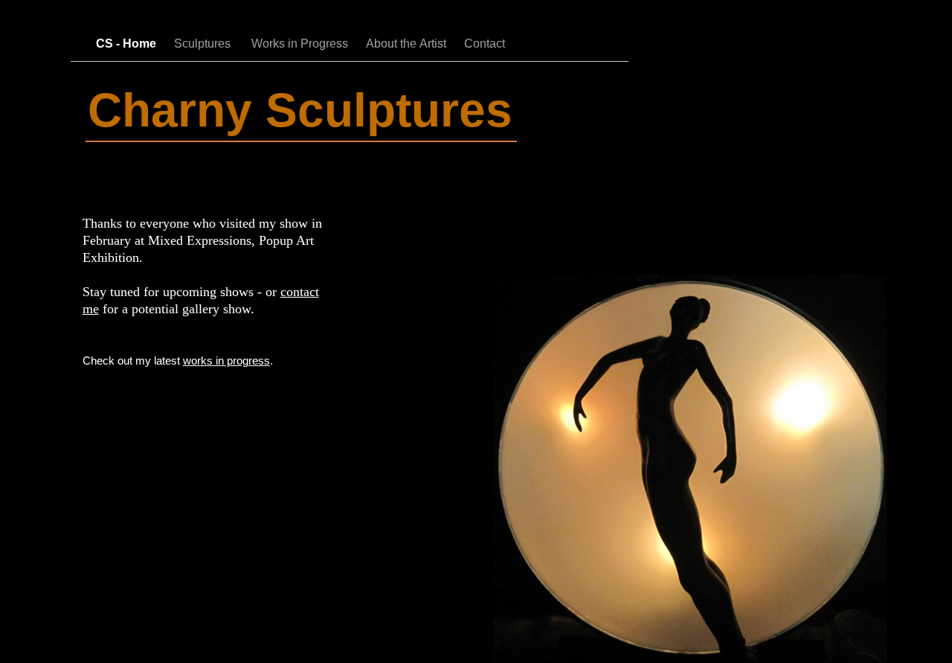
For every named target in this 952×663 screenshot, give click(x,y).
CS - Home (127, 43)
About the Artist (407, 43)
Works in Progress (301, 43)
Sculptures (205, 43)
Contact (484, 43)
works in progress (226, 360)
